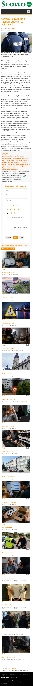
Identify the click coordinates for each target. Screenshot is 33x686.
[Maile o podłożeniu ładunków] (16, 464)
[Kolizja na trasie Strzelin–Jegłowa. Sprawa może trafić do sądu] (16, 310)
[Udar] (17, 205)
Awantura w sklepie (8, 632)
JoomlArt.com (13, 677)
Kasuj (21, 237)
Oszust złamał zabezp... (9, 502)
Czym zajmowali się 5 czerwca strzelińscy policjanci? (13, 21)
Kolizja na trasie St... (8, 323)
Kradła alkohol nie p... (8, 451)
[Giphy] (8, 213)
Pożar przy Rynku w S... (8, 399)
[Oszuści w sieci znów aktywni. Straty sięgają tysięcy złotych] (16, 259)
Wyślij (15, 237)
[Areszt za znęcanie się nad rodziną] (16, 644)
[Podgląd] (14, 213)
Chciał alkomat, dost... (8, 527)
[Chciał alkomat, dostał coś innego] (16, 514)
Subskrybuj (20, 245)
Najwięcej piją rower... (8, 552)
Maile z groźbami (7, 373)
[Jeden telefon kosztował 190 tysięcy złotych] (16, 413)
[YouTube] (15, 209)
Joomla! (4, 680)
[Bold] (7, 205)
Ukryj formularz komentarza (15, 186)
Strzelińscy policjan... (8, 605)
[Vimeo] (18, 209)
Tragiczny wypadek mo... (9, 297)
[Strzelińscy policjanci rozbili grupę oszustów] (16, 592)
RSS (27, 245)
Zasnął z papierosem (8, 348)
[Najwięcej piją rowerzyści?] (16, 540)
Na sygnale (14, 668)
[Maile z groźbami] (16, 361)
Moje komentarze (9, 245)
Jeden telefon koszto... (8, 426)
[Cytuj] (7, 209)
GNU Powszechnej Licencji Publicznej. (13, 682)
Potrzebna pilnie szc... (8, 578)
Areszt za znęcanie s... (8, 657)
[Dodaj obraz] (11, 209)
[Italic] (10, 205)
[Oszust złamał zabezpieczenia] (16, 489)
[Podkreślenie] (14, 205)
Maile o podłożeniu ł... (8, 476)
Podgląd (8, 237)
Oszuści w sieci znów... (8, 272)
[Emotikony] (11, 213)
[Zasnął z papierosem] (16, 335)
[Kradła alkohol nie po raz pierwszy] (16, 438)
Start (9, 668)
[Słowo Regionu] (16, 4)
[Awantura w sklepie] (16, 619)
